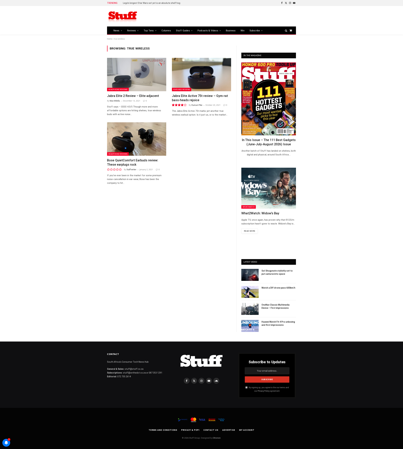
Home (109, 39)
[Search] (286, 30)
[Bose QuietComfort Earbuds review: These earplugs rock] (136, 139)
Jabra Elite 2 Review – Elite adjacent (133, 96)
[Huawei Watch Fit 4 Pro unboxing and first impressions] (250, 326)
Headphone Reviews (118, 89)
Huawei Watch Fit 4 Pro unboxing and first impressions (278, 323)
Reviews (131, 30)
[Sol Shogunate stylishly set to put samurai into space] (250, 275)
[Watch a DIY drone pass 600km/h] (250, 292)
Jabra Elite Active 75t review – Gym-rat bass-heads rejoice (200, 98)
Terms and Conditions (163, 430)
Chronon (217, 438)
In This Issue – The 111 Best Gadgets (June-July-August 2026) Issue (269, 142)
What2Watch (249, 207)
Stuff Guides (183, 30)
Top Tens (149, 30)
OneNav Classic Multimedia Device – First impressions (275, 306)
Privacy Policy (264, 391)
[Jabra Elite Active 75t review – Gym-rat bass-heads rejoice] (201, 74)
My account (246, 430)
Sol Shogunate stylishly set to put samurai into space (277, 272)
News (116, 30)
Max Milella (115, 100)
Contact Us (210, 430)
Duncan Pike (196, 105)
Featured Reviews (181, 89)
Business (231, 30)
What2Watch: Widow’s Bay (260, 213)
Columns (166, 30)
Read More (249, 231)
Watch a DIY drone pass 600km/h (278, 288)
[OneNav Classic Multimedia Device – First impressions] (250, 309)
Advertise (228, 430)
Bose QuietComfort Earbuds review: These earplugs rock (132, 162)
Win (242, 30)
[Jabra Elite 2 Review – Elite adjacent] (136, 74)
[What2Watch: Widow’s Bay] (268, 188)
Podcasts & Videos (208, 30)
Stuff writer (131, 169)
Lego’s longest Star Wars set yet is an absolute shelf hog (151, 3)
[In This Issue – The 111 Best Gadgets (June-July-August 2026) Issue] (268, 98)
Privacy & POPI (190, 430)
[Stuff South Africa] (123, 16)
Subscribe (255, 30)
